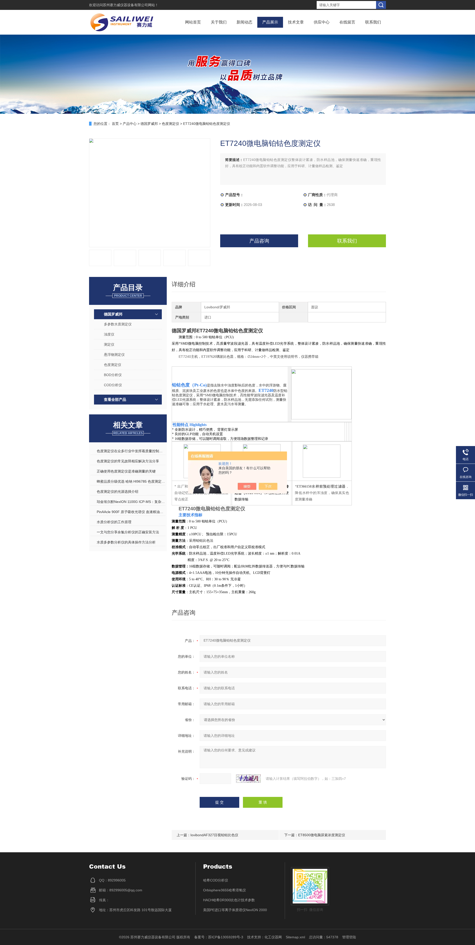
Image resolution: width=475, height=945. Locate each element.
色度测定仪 (170, 124)
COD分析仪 (113, 385)
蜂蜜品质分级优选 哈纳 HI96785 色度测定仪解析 (131, 481)
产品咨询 (259, 241)
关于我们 (219, 22)
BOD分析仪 (113, 375)
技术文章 (296, 22)
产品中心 (130, 124)
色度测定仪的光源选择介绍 (117, 492)
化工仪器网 (273, 937)
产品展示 (270, 22)
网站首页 (193, 22)
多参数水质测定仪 (118, 324)
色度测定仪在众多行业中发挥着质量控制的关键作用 (131, 451)
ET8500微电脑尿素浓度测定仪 (321, 835)
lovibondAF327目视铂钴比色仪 (214, 835)
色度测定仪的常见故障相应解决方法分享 (128, 461)
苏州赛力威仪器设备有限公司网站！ (130, 5)
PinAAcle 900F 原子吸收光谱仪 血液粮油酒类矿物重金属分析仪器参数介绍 (131, 512)
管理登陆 (349, 937)
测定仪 (109, 344)
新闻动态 (244, 22)
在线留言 (347, 22)
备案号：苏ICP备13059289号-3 (218, 937)
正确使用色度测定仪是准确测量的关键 (126, 471)
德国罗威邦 (149, 124)
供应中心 (322, 22)
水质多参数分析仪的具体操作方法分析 (126, 542)
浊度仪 (109, 334)
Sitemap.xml (295, 937)
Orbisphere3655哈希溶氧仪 (224, 890)
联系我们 (373, 22)
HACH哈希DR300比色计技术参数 (229, 900)
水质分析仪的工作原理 (114, 522)
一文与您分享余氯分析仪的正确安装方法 (128, 532)
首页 (115, 124)
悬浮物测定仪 (114, 355)
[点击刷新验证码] (248, 778)
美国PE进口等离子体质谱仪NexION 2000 (235, 910)
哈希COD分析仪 (215, 880)
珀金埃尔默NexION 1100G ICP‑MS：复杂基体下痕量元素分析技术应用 (131, 502)
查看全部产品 (115, 399)
